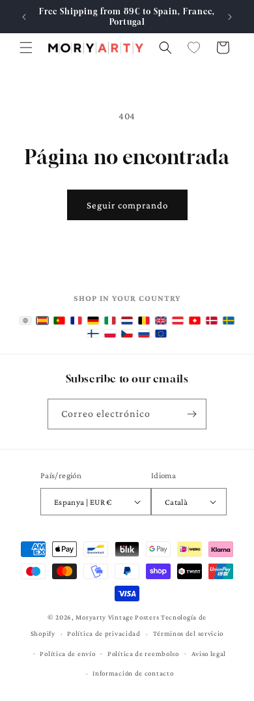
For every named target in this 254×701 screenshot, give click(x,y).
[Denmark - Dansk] (211, 320)
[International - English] (25, 320)
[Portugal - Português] (59, 320)
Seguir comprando (127, 205)
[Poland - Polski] (110, 333)
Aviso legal (209, 653)
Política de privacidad (103, 633)
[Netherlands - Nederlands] (127, 320)
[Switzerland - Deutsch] (194, 320)
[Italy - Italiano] (110, 320)
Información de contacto (132, 673)
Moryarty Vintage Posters (117, 617)
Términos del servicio (188, 633)
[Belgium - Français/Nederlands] (143, 320)
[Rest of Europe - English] (160, 333)
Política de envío (67, 653)
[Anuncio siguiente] (230, 17)
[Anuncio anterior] (24, 17)
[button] (26, 47)
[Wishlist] (194, 47)
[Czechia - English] (127, 333)
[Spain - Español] (42, 320)
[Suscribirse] (191, 414)
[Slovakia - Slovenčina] (143, 333)
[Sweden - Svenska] (228, 320)
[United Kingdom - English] (160, 320)
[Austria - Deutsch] (177, 320)
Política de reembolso (143, 653)
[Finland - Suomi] (93, 333)
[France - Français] (76, 320)
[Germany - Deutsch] (93, 320)
